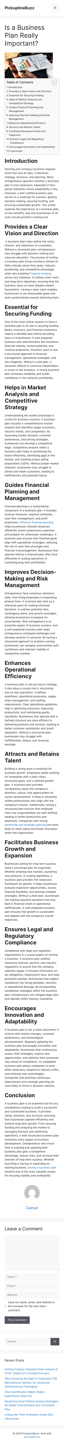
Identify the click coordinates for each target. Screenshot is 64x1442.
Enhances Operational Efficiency (27, 123)
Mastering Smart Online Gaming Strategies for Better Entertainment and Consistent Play (31, 1405)
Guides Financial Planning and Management (26, 109)
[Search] (54, 1341)
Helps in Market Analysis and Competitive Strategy (25, 101)
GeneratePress (32, 1436)
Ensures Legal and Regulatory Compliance (27, 141)
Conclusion (16, 150)
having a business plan (42, 1167)
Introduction (15, 87)
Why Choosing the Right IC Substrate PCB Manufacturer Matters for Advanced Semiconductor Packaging (31, 1382)
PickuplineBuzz (19, 7)
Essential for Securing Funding (26, 95)
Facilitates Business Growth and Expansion (27, 133)
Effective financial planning (36, 522)
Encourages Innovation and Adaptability (32, 146)
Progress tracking (40, 273)
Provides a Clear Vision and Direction (30, 91)
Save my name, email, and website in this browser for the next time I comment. (31, 1306)
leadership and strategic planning (25, 824)
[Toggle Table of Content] (52, 82)
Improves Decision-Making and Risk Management (29, 117)
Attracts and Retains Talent (24, 127)
